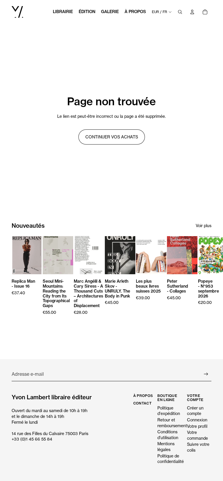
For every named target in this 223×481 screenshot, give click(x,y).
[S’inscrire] (206, 374)
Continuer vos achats (111, 136)
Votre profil (197, 426)
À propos (143, 395)
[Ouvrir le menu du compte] (192, 12)
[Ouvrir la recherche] (180, 12)
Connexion (197, 419)
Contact (142, 403)
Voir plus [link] (203, 225)
